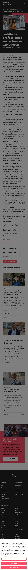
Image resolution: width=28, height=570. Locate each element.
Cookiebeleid (9, 556)
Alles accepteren (14, 567)
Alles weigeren (14, 563)
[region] (14, 554)
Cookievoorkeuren (14, 559)
